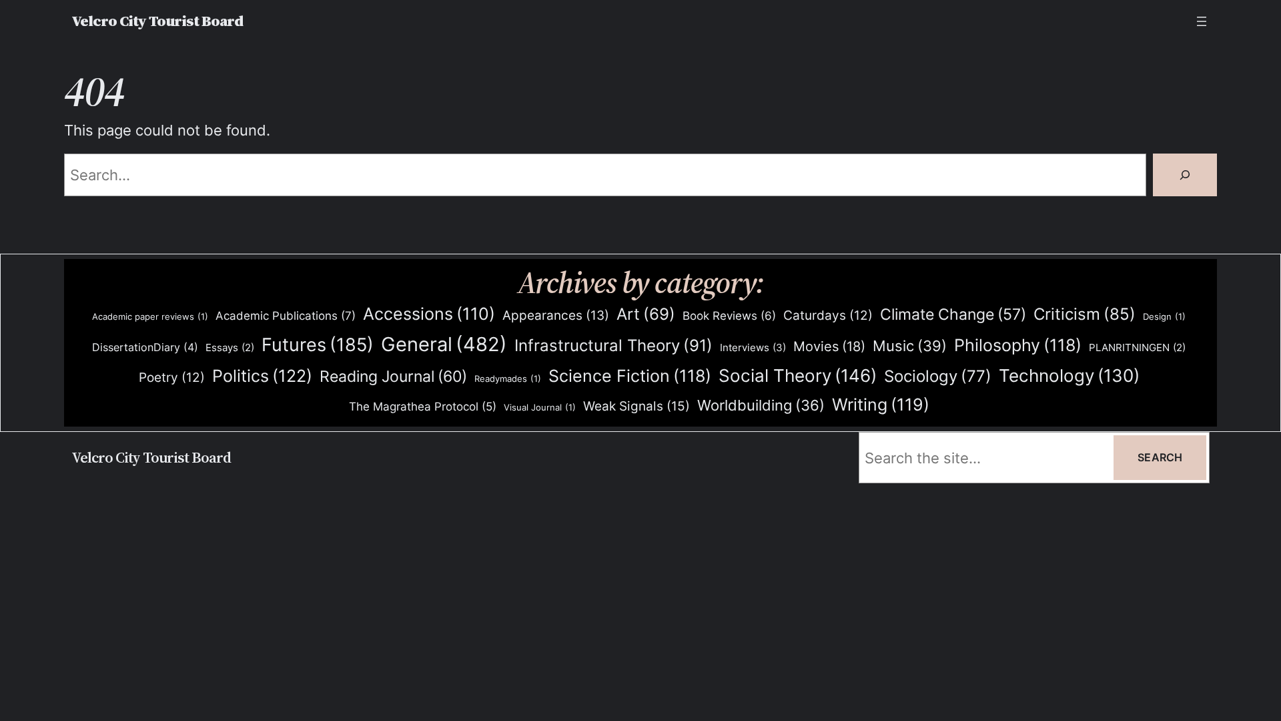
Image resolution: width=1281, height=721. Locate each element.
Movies (829, 346)
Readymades (507, 378)
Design (1164, 316)
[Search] (1185, 175)
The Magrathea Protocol (422, 406)
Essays (229, 348)
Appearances (555, 315)
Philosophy (1018, 345)
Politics (262, 375)
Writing (880, 405)
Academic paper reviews (150, 316)
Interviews (753, 347)
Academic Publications (286, 315)
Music (910, 345)
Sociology (937, 376)
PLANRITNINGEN (1137, 348)
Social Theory (798, 375)
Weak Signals (636, 406)
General (444, 344)
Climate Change (953, 314)
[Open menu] (1202, 21)
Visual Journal (540, 407)
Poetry (172, 377)
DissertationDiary (145, 347)
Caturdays (828, 315)
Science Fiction (629, 376)
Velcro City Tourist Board (157, 21)
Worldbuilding (761, 405)
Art (645, 314)
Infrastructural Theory (613, 345)
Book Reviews (729, 315)
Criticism (1084, 314)
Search (1160, 457)
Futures (318, 344)
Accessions (429, 314)
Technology (1069, 375)
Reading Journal (393, 376)
